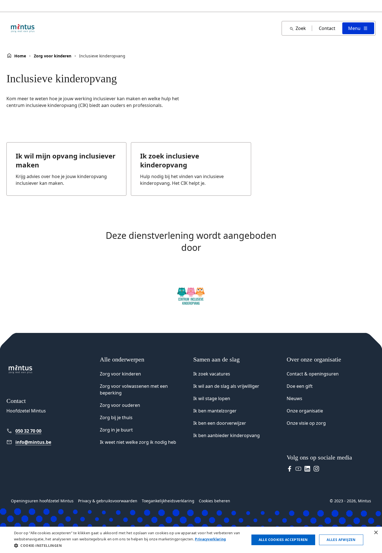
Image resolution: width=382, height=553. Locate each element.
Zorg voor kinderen (52, 56)
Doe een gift (300, 386)
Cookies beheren (214, 500)
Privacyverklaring (210, 539)
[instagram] (316, 469)
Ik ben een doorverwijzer (219, 423)
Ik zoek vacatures (211, 374)
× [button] (376, 533)
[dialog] (191, 540)
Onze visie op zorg (306, 423)
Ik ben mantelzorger (215, 411)
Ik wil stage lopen (211, 398)
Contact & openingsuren (313, 374)
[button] (128, 545)
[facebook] (289, 469)
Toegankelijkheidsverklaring (168, 500)
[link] (50, 431)
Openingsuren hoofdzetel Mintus (42, 500)
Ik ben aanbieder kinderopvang (226, 435)
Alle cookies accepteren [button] (283, 539)
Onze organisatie (305, 411)
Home (20, 56)
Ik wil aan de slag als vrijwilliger (226, 386)
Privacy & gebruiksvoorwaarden (107, 500)
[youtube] (298, 469)
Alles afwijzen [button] (341, 539)
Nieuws (294, 398)
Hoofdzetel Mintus (26, 411)
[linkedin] (307, 469)
